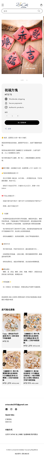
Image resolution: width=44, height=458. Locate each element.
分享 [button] (9, 129)
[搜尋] (39, 11)
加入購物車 (22, 122)
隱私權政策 (25, 454)
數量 (6, 112)
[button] (2, 5)
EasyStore (34, 450)
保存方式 (8, 422)
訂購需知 (8, 419)
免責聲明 (18, 454)
